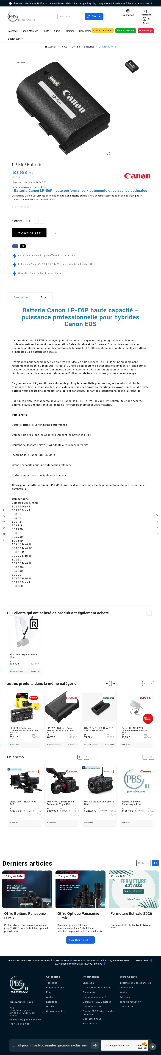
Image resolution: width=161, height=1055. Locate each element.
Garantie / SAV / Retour (97, 1001)
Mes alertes (126, 1006)
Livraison (88, 982)
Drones (50, 1006)
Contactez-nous (92, 1018)
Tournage (51, 982)
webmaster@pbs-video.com (25, 1019)
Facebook (15, 246)
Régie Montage (55, 987)
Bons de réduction (130, 1001)
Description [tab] (21, 297)
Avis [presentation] (43, 297)
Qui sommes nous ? (94, 997)
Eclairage (51, 1001)
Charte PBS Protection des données (99, 1013)
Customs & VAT (92, 1006)
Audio (49, 997)
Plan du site (90, 1023)
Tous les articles (78, 940)
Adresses (125, 997)
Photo (49, 992)
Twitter (23, 246)
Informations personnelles (135, 982)
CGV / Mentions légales (97, 987)
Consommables (55, 1011)
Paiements (89, 992)
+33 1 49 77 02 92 (19, 1024)
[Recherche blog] (155, 863)
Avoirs (123, 992)
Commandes (126, 987)
